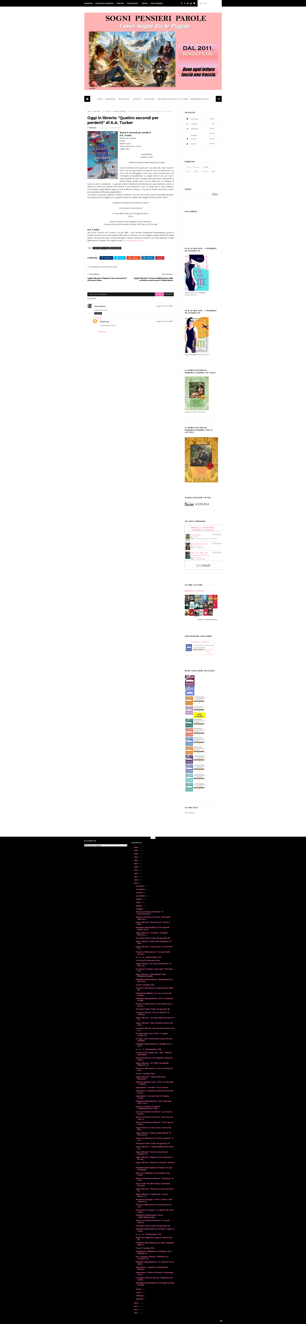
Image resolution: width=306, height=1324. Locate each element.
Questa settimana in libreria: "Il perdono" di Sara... (154, 1179)
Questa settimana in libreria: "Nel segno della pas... (153, 918)
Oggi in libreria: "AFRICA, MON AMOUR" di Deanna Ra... (153, 1134)
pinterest (202, 134)
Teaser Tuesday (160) (145, 1073)
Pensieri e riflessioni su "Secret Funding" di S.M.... (154, 1069)
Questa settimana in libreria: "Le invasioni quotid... (154, 1113)
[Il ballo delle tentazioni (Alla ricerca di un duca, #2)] (188, 550)
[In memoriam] (188, 540)
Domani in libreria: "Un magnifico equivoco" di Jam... (154, 1059)
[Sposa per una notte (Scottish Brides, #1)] (210, 615)
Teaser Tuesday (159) (145, 1248)
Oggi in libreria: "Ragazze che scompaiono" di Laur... (154, 1158)
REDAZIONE (149, 99)
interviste (205, 171)
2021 (136, 863)
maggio (139, 909)
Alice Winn (195, 537)
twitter (202, 139)
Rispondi (98, 313)
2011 (136, 1313)
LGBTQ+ (144, 3)
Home (89, 111)
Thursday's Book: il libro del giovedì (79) (153, 938)
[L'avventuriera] (191, 615)
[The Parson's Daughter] (196, 601)
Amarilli (195, 645)
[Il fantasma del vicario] (201, 608)
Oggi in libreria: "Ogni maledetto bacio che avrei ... (154, 1024)
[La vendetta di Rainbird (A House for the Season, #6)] (215, 608)
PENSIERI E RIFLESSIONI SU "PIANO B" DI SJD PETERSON (154, 1169)
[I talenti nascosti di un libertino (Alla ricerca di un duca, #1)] (187, 602)
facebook (169, 294)
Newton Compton (119, 111)
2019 (136, 870)
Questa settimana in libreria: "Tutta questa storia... (155, 1123)
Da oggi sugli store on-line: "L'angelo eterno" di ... (152, 1034)
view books (210, 654)
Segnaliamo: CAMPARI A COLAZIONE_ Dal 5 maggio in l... (154, 1252)
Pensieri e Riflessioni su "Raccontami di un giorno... (154, 1005)
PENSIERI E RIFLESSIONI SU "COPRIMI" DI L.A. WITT (154, 1045)
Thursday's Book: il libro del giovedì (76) (153, 1226)
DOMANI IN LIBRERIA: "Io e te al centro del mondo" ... (153, 994)
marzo (139, 1292)
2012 (136, 1309)
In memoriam (196, 535)
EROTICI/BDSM (157, 3)
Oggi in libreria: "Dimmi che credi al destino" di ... (155, 1190)
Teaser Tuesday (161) (145, 985)
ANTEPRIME (110, 99)
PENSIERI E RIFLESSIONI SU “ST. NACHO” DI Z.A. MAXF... (155, 1263)
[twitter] (188, 3)
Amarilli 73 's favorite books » (208, 620)
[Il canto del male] (187, 608)
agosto (139, 899)
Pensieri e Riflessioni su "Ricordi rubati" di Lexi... (154, 1205)
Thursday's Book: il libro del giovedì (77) (153, 1143)
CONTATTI (136, 99)
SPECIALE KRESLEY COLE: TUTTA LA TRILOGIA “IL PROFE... (154, 1083)
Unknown (103, 322)
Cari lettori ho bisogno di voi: (148, 960)
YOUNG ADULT (132, 3)
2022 (136, 860)
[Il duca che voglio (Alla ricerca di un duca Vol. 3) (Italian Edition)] (188, 559)
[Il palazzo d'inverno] (191, 608)
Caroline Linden (196, 546)
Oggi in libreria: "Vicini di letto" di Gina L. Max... (153, 923)
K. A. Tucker (107, 111)
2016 (136, 880)
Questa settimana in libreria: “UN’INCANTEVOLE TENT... (148, 1107)
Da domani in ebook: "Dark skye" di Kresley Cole (154, 970)
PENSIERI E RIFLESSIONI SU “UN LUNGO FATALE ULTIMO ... (155, 1284)
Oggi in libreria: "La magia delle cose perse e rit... (155, 1018)
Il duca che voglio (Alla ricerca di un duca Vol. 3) (200, 554)
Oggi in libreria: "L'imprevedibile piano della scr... (154, 1147)
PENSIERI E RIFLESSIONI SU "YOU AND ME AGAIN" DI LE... (152, 928)
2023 (136, 857)
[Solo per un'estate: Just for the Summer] (210, 601)
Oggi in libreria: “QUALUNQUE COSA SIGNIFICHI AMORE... (151, 975)
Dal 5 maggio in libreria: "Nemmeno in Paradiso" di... (152, 1257)
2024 (136, 854)
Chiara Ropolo (100, 306)
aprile (139, 1289)
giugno (139, 905)
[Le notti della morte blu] (196, 608)
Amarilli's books (194, 591)
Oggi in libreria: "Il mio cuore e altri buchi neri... (153, 1128)
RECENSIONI (123, 99)
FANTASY (120, 3)
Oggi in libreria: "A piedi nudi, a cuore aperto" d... (152, 1195)
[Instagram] (181, 3)
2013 (136, 1306)
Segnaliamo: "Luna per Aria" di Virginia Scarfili (152, 1097)
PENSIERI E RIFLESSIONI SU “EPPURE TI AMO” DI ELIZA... (155, 1230)
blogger (159, 294)
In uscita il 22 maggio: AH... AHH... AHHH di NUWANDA (154, 1053)
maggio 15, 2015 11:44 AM (164, 306)
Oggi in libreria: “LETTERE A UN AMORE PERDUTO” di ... (152, 1064)
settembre (141, 896)
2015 (136, 883)
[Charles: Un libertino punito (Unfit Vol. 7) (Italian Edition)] (196, 615)
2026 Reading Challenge (199, 641)
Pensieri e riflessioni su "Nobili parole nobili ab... (154, 989)
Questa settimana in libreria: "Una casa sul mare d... (154, 1118)
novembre (140, 889)
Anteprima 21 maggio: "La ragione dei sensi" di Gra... (155, 1211)
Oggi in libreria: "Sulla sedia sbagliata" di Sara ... (153, 942)
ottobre (139, 892)
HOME (99, 99)
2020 (136, 867)
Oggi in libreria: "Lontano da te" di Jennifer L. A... (154, 947)
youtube (202, 144)
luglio (138, 902)
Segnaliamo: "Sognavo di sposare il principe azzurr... (154, 1092)
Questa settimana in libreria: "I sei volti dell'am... (153, 1221)
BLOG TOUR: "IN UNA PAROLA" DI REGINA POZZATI (153, 1184)
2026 (136, 847)
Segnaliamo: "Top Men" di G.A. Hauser (152, 1087)
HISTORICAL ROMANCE (104, 3)
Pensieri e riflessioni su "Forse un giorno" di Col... (154, 1139)
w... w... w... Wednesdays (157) (148, 957)
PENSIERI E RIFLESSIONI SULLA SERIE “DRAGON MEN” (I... (155, 1244)
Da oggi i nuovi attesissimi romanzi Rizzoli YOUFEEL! (154, 1040)
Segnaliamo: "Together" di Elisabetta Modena (152, 1268)
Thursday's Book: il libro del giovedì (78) (153, 1009)
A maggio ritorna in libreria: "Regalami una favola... (154, 1279)
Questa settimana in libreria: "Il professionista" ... (149, 913)
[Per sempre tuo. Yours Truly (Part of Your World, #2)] (215, 601)
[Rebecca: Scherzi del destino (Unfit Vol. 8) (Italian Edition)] (187, 615)
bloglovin (202, 119)
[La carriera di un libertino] (205, 615)
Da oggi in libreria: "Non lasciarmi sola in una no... (155, 1029)
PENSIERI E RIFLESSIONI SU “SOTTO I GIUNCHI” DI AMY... (155, 999)
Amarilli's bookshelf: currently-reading (202, 528)
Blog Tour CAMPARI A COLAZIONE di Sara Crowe (153, 1174)
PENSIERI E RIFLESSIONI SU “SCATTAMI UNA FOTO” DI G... (154, 1102)
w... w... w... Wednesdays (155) (148, 1234)
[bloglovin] (194, 3)
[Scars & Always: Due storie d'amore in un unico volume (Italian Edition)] (191, 601)
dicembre (140, 886)
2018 (136, 873)
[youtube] (191, 3)
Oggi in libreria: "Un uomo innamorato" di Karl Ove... (153, 964)
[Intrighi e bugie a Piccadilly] (210, 608)
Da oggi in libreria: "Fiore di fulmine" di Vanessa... (152, 1013)
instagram (202, 128)
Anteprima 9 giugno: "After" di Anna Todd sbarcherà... (154, 1200)
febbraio (140, 1295)
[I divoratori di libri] (201, 615)
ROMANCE (88, 3)
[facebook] (184, 3)
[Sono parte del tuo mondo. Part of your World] (205, 601)
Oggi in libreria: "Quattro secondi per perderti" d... (152, 1153)
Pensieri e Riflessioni (193, 167)
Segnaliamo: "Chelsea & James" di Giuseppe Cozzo (154, 1273)
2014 (136, 1303)
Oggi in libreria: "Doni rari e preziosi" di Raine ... (155, 1163)
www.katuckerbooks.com (133, 240)
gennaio (140, 1299)
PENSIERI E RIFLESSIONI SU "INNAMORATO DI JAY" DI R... (154, 980)
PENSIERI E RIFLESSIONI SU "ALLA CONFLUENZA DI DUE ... (149, 1216)
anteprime (97, 111)
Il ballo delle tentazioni (199, 544)
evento (189, 171)
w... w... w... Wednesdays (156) (148, 1049)
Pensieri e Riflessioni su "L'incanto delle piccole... (153, 953)
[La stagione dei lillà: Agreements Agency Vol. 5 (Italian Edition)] (205, 608)
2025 (136, 850)
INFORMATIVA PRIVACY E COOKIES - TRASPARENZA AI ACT (183, 99)
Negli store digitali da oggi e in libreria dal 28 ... (154, 1238)
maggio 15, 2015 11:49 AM (164, 321)
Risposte (98, 317)
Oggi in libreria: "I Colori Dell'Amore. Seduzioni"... (151, 1078)
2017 (136, 877)
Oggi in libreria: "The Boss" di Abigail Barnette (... (151, 934)
